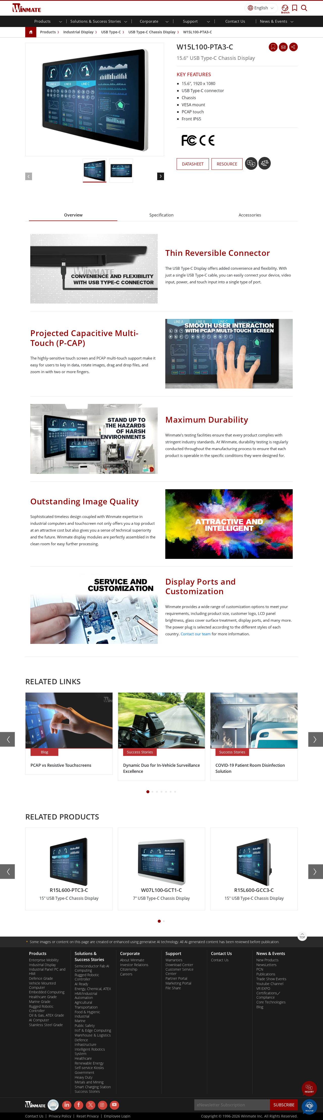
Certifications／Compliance (268, 995)
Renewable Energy (89, 1063)
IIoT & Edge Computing (93, 1030)
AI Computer (39, 1020)
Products (48, 32)
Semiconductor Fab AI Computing (92, 968)
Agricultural (83, 1002)
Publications (265, 974)
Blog (259, 1007)
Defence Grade (41, 978)
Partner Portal (176, 978)
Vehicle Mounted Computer (42, 985)
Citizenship (128, 969)
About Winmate (132, 960)
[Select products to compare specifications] (264, 165)
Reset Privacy (87, 1116)
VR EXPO (263, 988)
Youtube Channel (269, 983)
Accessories (250, 215)
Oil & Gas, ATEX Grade (46, 1015)
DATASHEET (193, 164)
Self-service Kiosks (89, 1068)
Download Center (179, 965)
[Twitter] (90, 1105)
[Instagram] (102, 1105)
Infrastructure (85, 1044)
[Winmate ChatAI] (309, 1106)
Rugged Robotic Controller (41, 1008)
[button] (309, 1089)
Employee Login (117, 1116)
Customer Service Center (180, 971)
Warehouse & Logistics (93, 1035)
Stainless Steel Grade (46, 1025)
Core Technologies (271, 1002)
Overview (73, 215)
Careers (126, 974)
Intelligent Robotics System (90, 1051)
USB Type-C (111, 32)
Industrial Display (78, 32)
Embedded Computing (46, 992)
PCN (259, 969)
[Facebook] (78, 1105)
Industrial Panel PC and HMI (47, 971)
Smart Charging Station (93, 1087)
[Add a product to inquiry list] (251, 165)
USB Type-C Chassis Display (152, 32)
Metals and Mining (89, 1082)
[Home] (30, 32)
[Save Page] (273, 46)
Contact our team (196, 633)
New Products (267, 960)
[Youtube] (114, 1105)
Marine (80, 1021)
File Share (173, 988)
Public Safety (85, 1025)
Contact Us (235, 21)
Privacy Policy (60, 1116)
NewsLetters (266, 965)
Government (84, 1072)
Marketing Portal (178, 983)
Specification (161, 215)
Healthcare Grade (43, 997)
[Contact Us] (283, 47)
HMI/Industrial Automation (86, 995)
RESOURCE (227, 164)
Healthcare (83, 1058)
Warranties (174, 960)
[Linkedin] (67, 1105)
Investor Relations (134, 965)
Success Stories (87, 1091)
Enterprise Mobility (44, 960)
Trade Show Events (271, 979)
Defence (81, 1040)
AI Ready (81, 984)
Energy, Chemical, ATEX (93, 989)
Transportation (86, 1007)
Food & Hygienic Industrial (87, 1014)
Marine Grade (39, 1001)
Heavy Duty (83, 1077)
